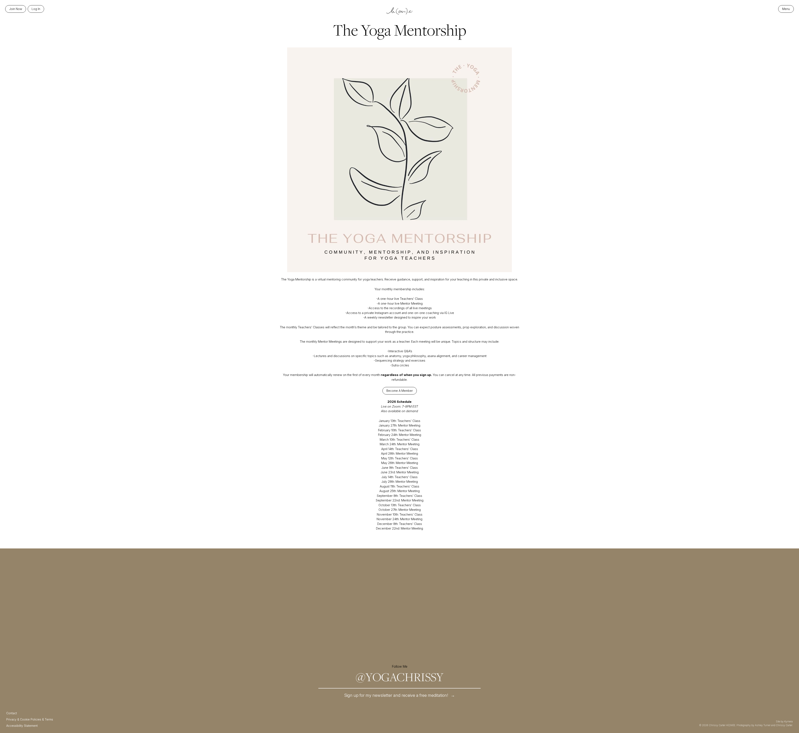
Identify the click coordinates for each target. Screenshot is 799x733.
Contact (11, 713)
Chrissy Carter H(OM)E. (722, 725)
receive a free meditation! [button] (399, 695)
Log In (36, 9)
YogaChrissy (400, 677)
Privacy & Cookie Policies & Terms (29, 719)
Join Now (15, 9)
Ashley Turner (762, 725)
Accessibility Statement (22, 725)
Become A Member (399, 390)
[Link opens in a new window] (238, 609)
